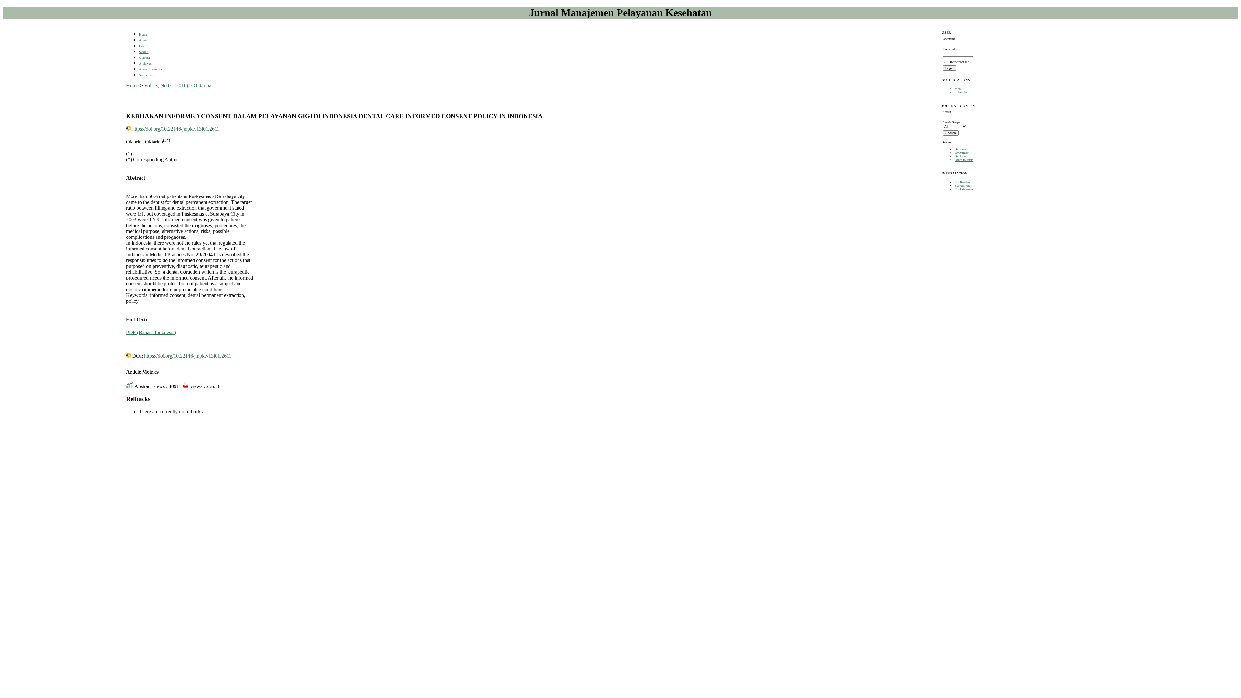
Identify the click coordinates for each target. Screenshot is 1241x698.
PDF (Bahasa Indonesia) (151, 332)
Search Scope (951, 122)
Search (143, 52)
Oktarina (202, 85)
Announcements (150, 69)
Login (143, 46)
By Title (960, 156)
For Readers (962, 182)
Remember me (959, 62)
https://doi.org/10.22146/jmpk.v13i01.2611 (175, 129)
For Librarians (964, 189)
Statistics (146, 75)
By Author (961, 152)
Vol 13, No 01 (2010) (166, 85)
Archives (145, 63)
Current (144, 57)
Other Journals (964, 160)
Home (143, 34)
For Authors (962, 185)
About (143, 40)
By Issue (960, 149)
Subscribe (961, 92)
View (958, 88)
